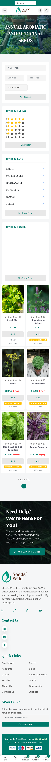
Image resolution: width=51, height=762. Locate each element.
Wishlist (6, 680)
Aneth (12, 383)
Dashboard (8, 663)
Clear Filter (26, 145)
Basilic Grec (38, 383)
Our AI (32, 680)
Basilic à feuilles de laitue (12, 448)
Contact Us (8, 691)
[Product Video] (34, 310)
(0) (19, 317)
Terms (32, 663)
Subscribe (27, 724)
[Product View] (13, 310)
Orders (5, 674)
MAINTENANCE (14, 182)
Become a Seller (38, 674)
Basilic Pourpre (38, 447)
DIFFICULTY (12, 189)
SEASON (10, 196)
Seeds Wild (41, 738)
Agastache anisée (38, 322)
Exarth (39, 742)
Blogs (32, 668)
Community (35, 686)
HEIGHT (10, 168)
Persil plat (13, 320)
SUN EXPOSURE (14, 175)
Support (33, 691)
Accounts (7, 668)
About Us (7, 686)
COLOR (10, 203)
